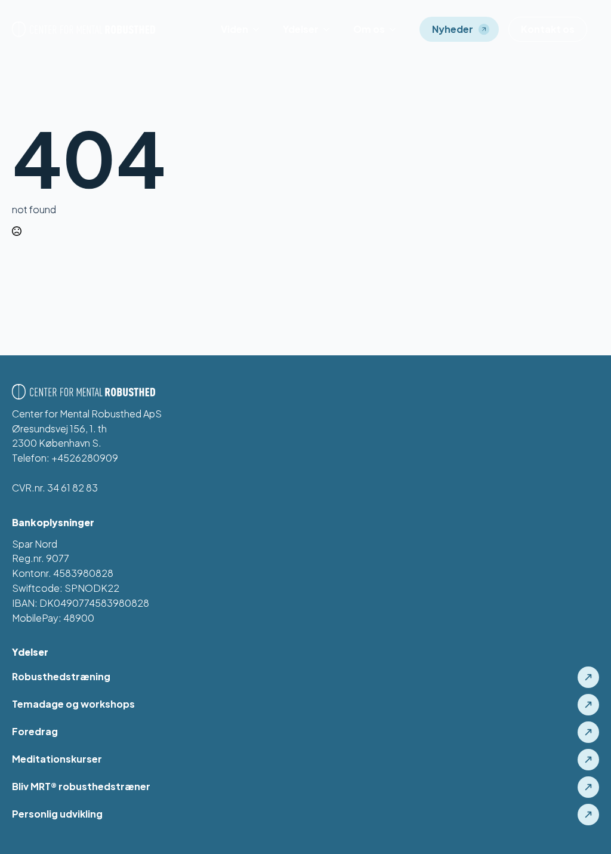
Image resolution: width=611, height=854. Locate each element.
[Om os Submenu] (396, 29)
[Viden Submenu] (259, 29)
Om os (369, 29)
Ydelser (301, 29)
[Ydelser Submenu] (330, 29)
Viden (234, 29)
